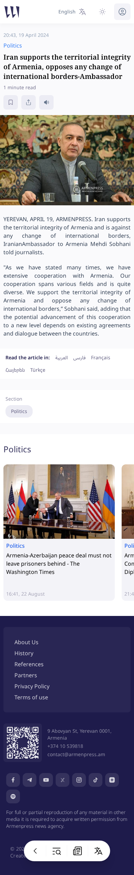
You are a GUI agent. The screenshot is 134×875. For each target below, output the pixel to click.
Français (100, 357)
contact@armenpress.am (76, 754)
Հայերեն (15, 370)
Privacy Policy (31, 686)
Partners (25, 675)
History (23, 653)
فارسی (79, 357)
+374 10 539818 (65, 746)
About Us (26, 642)
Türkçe (37, 370)
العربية (61, 357)
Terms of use (31, 697)
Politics (19, 411)
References (29, 664)
